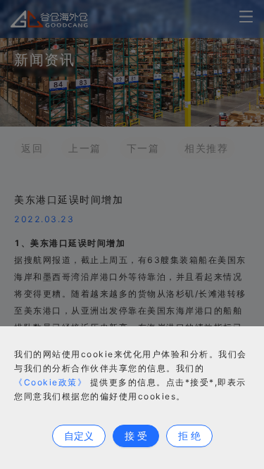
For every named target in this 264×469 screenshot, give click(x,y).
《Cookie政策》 (50, 382)
